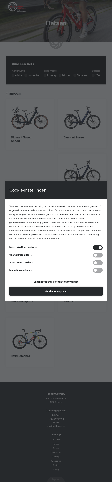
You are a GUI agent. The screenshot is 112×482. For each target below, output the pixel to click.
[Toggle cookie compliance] (98, 255)
